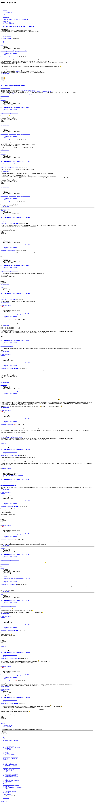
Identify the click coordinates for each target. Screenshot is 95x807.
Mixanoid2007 (4, 385)
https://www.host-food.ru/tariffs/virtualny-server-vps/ (42, 91)
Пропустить (3, 7)
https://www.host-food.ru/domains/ (26, 94)
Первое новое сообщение (6, 38)
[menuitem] (9, 12)
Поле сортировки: (18, 729)
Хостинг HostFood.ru (5, 81)
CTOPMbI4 (3, 100)
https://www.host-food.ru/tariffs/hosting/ (28, 90)
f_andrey (17, 71)
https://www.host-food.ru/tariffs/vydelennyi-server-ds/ (11, 93)
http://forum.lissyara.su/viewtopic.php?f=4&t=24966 (11, 437)
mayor (2, 469)
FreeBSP (2, 306)
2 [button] (3, 41)
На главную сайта (4, 801)
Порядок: (33, 729)
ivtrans (2, 45)
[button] (4, 42)
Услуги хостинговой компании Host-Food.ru (13, 85)
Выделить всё (6, 171)
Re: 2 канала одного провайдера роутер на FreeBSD (15, 107)
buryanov (2, 568)
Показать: (4, 729)
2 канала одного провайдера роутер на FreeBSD (17, 26)
